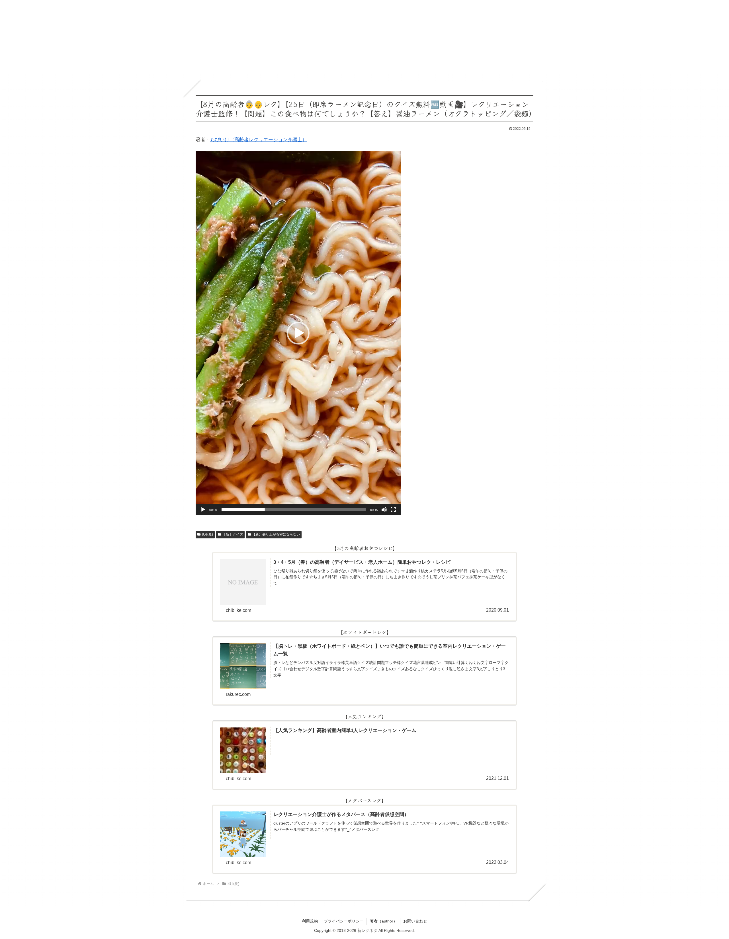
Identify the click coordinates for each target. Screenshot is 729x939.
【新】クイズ (232, 534)
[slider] (294, 509)
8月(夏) (207, 534)
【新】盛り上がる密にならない (276, 534)
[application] (298, 333)
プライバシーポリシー (344, 921)
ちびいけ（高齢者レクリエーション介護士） (258, 139)
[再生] (203, 509)
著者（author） (383, 921)
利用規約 (310, 921)
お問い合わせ (415, 921)
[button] (298, 333)
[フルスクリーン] (393, 509)
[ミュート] (384, 509)
